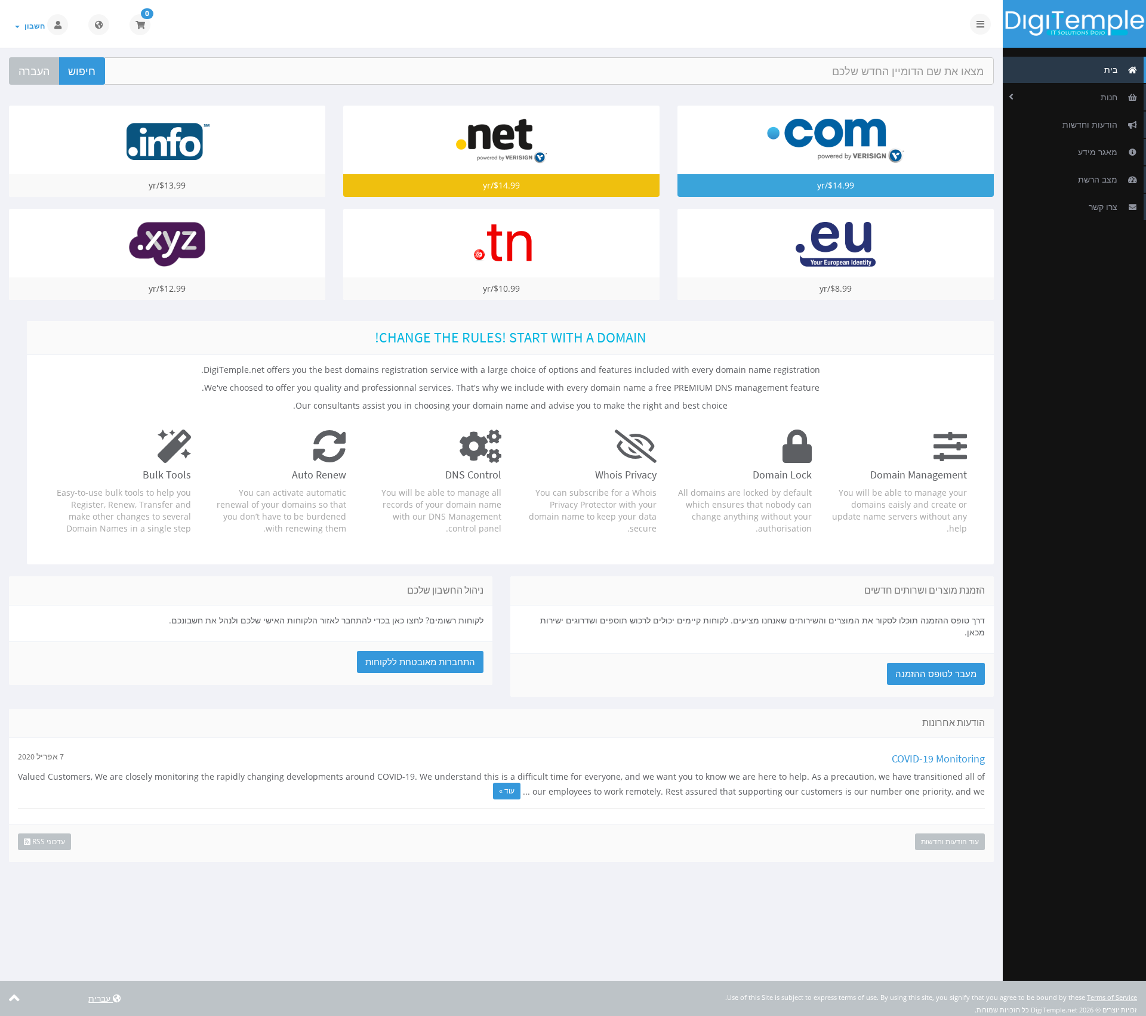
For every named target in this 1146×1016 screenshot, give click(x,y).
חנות (1111, 97)
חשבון (33, 26)
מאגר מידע (1100, 152)
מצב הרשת (1100, 179)
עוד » (507, 791)
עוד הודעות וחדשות (950, 841)
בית (1113, 69)
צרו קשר (1105, 206)
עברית (100, 998)
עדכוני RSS (47, 841)
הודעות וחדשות (1092, 124)
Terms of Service (1112, 997)
